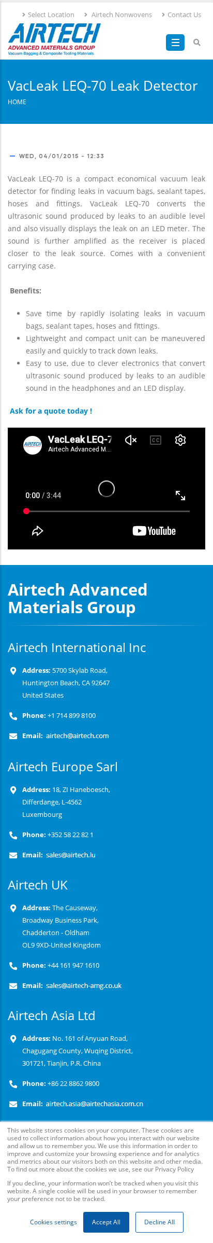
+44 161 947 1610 (72, 965)
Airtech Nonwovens (121, 14)
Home (17, 101)
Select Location (51, 14)
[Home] (54, 39)
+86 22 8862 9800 (72, 1083)
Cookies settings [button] (53, 1222)
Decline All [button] (159, 1222)
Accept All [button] (106, 1222)
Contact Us (184, 14)
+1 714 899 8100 (72, 715)
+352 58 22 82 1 (70, 834)
